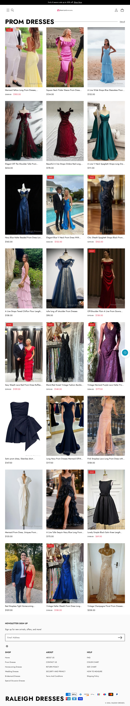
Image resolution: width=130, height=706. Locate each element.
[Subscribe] (120, 637)
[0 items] (122, 10)
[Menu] (8, 10)
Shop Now (78, 2)
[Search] (12, 10)
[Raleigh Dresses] (65, 10)
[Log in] (116, 10)
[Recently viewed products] (125, 353)
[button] (125, 359)
